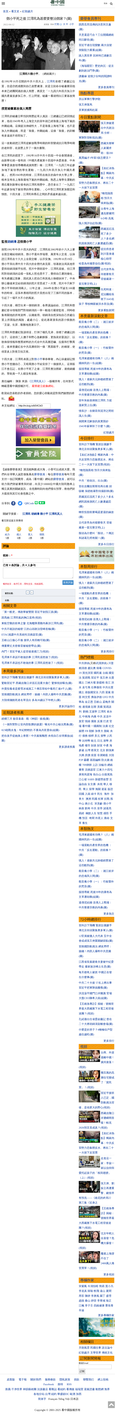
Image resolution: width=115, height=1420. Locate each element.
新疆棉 (100, 682)
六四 (102, 692)
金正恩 (89, 701)
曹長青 (109, 1305)
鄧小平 (38, 359)
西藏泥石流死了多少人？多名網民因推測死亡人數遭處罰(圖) (96, 501)
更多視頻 (108, 1274)
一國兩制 (96, 726)
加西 (78, 1394)
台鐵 (105, 672)
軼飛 (96, 1290)
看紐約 (62, 1389)
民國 (94, 798)
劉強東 (110, 750)
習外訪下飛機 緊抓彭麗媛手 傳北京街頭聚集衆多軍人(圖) (35, 677)
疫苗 (93, 755)
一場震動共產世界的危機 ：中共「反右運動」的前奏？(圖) (95, 337)
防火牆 (105, 759)
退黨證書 (89, 1389)
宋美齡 (98, 803)
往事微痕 (96, 687)
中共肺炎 (84, 663)
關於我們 (35, 1379)
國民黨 (98, 672)
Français (53, 1398)
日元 (100, 740)
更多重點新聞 (106, 310)
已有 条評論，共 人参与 (19, 565)
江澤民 (51, 81)
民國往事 (95, 1347)
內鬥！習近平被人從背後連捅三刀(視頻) (25, 651)
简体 (105, 3)
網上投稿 (103, 1379)
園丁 (102, 1295)
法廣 (105, 726)
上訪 (95, 764)
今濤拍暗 (93, 1286)
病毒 (99, 668)
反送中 (107, 716)
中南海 (86, 716)
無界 (107, 1389)
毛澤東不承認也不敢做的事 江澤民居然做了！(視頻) (32, 662)
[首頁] (57, 5)
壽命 (106, 818)
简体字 (42, 1398)
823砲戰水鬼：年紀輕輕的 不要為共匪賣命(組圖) (30, 730)
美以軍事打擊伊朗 (89, 99)
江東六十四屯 (104, 769)
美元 (97, 735)
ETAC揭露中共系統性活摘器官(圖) (22, 634)
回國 (81, 793)
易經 (82, 813)
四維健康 (99, 1305)
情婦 (87, 721)
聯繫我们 (88, 1379)
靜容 (93, 1300)
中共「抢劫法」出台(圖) (93, 480)
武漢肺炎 (101, 663)
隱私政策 (64, 1379)
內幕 (93, 716)
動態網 (100, 1389)
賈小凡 (109, 1286)
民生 (100, 793)
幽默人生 (91, 813)
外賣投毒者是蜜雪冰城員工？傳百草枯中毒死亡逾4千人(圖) (36, 688)
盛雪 (108, 1295)
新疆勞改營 (102, 779)
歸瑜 (90, 1290)
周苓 (81, 1295)
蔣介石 (89, 803)
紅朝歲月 (27, 11)
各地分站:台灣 (42, 1394)
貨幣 (103, 735)
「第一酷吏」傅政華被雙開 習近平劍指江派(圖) (29, 611)
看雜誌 (53, 1389)
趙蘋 (81, 1300)
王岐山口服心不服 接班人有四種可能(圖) (25, 640)
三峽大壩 (90, 682)
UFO (105, 697)
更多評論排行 (67, 706)
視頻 (83, 1046)
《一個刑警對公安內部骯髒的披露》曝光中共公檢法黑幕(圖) (37, 724)
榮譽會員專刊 (90, 18)
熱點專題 (87, 93)
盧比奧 (92, 668)
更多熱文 (108, 913)
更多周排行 (107, 651)
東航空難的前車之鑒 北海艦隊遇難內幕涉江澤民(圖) (32, 623)
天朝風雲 (84, 1347)
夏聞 (108, 1290)
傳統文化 (107, 1352)
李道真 (83, 1290)
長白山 (97, 774)
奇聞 (91, 818)
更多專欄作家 (106, 1315)
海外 (107, 793)
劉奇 (87, 808)
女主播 (92, 784)
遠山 (102, 1290)
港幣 (106, 740)
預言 (85, 818)
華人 (106, 784)
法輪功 (103, 764)
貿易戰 (86, 677)
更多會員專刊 (106, 87)
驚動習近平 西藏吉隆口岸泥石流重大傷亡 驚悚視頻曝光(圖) (36, 683)
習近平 (95, 677)
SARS (91, 779)
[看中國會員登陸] (38, 454)
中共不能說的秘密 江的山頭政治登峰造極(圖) (28, 628)
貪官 (81, 721)
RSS (69, 1384)
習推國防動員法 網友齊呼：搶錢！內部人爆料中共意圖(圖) (36, 694)
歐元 (93, 740)
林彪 (81, 808)
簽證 (110, 789)
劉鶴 (85, 711)
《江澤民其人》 (37, 381)
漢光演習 (87, 672)
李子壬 (89, 1305)
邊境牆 (86, 706)
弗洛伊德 (96, 697)
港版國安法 (91, 692)
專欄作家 (87, 1280)
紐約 (54, 1394)
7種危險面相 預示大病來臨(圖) (107, 198)
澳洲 (88, 798)
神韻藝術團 (29, 1389)
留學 (91, 789)
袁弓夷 (86, 687)
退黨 (108, 692)
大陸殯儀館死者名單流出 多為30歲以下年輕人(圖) (31, 700)
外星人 (99, 818)
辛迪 (81, 1310)
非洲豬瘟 (102, 755)
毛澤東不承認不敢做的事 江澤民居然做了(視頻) (29, 657)
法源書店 (42, 1389)
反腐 (100, 721)
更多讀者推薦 (67, 746)
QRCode (29, 503)
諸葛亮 (107, 808)
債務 (85, 735)
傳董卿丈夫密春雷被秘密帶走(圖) (21, 645)
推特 (60, 1384)
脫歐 (106, 730)
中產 (106, 745)
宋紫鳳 (83, 1286)
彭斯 (93, 706)
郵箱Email (83, 1363)
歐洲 (72, 1394)
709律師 (87, 764)
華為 (81, 701)
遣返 (104, 789)
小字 (71, 24)
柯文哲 (86, 697)
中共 (111, 697)
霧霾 (86, 759)
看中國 (86, 726)
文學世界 (95, 1352)
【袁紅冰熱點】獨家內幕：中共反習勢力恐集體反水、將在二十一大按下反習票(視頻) (96, 459)
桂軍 (100, 798)
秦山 (87, 1300)
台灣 (87, 750)
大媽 (81, 755)
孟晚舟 (107, 701)
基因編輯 (95, 759)
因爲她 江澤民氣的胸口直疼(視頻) (21, 617)
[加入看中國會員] (38, 445)
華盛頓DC (63, 1394)
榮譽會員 (39, 474)
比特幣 (86, 740)
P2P (81, 759)
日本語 (74, 1398)
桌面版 (11, 1379)
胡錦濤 (11, 241)
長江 (108, 682)
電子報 (23, 1379)
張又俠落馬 (85, 104)
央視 (100, 784)
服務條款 (50, 1379)
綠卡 (93, 793)
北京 (102, 750)
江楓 (81, 1305)
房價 (87, 755)
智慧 (100, 813)
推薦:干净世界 (13, 1389)
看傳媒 (70, 1389)
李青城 (101, 1300)
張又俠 (104, 677)
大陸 (111, 755)
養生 (85, 823)
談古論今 (107, 1347)
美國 (100, 706)
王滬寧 (93, 711)
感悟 (106, 813)
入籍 (87, 793)
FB (86, 730)
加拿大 (99, 730)
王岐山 (98, 701)
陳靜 (87, 1295)
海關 (98, 789)
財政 (93, 745)
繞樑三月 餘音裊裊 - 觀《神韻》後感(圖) (25, 718)
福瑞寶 (79, 1389)
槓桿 (91, 735)
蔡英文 (95, 750)
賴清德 (83, 668)
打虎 (106, 721)
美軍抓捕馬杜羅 (88, 109)
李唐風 (95, 1295)
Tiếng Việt (64, 1398)
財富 (100, 745)
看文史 (15, 11)
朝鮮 (91, 730)
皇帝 (100, 808)
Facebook (48, 1384)
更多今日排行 (106, 544)
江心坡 (83, 779)
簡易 (102, 1286)
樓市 (87, 745)
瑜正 (108, 1300)
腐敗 (93, 721)
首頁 (5, 11)
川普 (111, 663)
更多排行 (108, 1040)
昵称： (7, 555)
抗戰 (106, 798)
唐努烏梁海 (85, 774)
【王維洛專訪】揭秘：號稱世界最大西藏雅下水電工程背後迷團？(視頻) (96, 1008)
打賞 (57, 24)
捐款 (76, 1379)
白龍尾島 (107, 774)
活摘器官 (90, 769)
